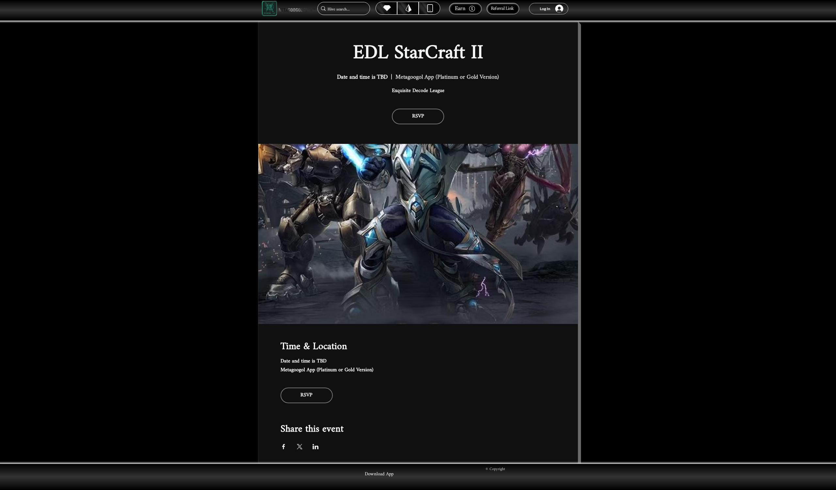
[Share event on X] (300, 446)
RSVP (418, 116)
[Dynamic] (429, 8)
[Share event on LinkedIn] (316, 446)
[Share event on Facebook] (284, 446)
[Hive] (386, 8)
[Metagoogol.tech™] (269, 8)
